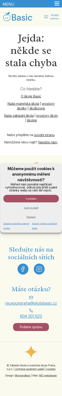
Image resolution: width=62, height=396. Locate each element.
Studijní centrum (54, 17)
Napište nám (47, 142)
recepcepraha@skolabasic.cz (31, 303)
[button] (56, 3)
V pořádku (31, 198)
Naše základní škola (19, 116)
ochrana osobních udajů (29, 369)
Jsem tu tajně (31, 207)
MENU (8, 4)
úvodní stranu (44, 135)
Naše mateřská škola (23, 104)
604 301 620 (31, 316)
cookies (51, 369)
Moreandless (22, 375)
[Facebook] (23, 269)
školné (32, 120)
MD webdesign (48, 375)
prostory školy (47, 116)
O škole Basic (31, 96)
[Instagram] (39, 269)
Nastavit (31, 216)
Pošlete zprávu (31, 327)
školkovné (37, 108)
